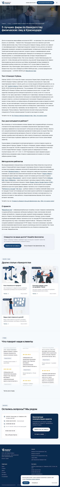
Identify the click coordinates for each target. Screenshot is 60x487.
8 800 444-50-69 (31, 2)
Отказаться (35, 482)
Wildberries (12, 180)
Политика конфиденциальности (8, 485)
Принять (26, 482)
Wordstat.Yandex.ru (14, 171)
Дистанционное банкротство (38, 459)
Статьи (9, 23)
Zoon (20, 189)
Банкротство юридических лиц (39, 455)
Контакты (4, 474)
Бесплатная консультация (45, 2)
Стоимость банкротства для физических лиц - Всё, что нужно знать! (33, 201)
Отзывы (4, 472)
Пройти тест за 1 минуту (13, 246)
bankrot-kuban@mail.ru (36, 474)
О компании (5, 476)
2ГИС (51, 182)
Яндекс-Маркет (47, 173)
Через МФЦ (34, 457)
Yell (17, 189)
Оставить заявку (39, 434)
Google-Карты (43, 182)
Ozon (6, 180)
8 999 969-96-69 (10, 423)
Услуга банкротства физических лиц (34, 246)
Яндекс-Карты (34, 182)
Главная (4, 23)
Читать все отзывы (9, 391)
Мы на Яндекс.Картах (11, 435)
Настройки (54, 482)
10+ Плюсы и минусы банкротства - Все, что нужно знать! (29, 115)
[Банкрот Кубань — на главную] (6, 2)
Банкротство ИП (35, 453)
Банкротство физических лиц (39, 451)
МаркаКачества (7, 210)
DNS (3, 180)
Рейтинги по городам (8, 189)
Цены (3, 466)
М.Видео (50, 178)
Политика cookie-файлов (33, 479)
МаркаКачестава (31, 71)
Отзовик (9, 178)
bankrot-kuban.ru (13, 86)
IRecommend (17, 178)
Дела (3, 470)
